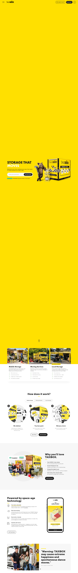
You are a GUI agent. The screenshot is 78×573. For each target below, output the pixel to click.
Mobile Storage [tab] (30, 400)
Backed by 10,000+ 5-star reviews (24, 178)
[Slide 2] (39, 569)
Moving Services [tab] (39, 400)
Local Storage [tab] (48, 400)
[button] (3, 2)
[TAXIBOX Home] (10, 2)
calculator (26, 507)
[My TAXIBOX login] (74, 2)
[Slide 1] (37, 569)
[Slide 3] (40, 569)
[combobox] (16, 174)
